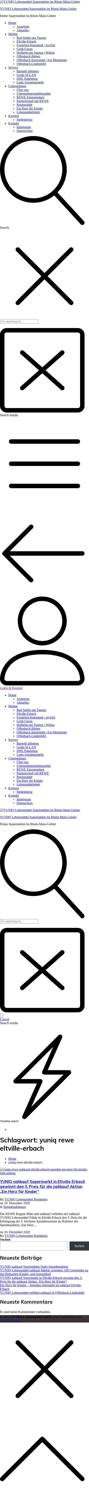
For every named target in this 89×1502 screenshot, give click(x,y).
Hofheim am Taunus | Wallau (36, 52)
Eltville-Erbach (26, 41)
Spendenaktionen (14, 1207)
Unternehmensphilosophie (34, 93)
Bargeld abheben (28, 71)
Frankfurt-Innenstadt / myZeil (36, 45)
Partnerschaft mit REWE (33, 101)
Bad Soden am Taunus (31, 37)
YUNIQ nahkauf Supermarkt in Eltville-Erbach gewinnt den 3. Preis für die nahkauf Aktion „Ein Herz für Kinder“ (42, 1186)
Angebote (23, 26)
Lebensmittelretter (28, 112)
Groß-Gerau (24, 49)
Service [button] (13, 67)
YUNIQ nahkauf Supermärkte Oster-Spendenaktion (34, 1266)
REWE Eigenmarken (30, 97)
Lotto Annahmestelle (30, 82)
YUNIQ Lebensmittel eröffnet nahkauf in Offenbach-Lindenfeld (42, 1292)
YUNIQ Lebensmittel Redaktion (26, 1199)
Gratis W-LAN (26, 75)
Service (13, 739)
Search (4, 227)
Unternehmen (17, 758)
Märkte (13, 706)
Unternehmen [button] (17, 86)
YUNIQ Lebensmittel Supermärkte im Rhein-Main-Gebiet (38, 9)
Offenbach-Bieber (28, 56)
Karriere (13, 788)
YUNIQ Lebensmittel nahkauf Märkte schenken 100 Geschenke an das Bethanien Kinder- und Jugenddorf (44, 1272)
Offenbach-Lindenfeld (31, 64)
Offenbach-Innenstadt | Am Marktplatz (42, 60)
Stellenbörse (24, 119)
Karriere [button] (13, 116)
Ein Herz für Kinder (30, 108)
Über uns (23, 90)
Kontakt (13, 795)
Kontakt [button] (13, 123)
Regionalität (24, 104)
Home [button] (12, 23)
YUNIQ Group (10, 1320)
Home (12, 695)
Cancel (4, 1019)
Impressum (24, 127)
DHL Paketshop (27, 78)
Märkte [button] (13, 34)
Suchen (5, 1239)
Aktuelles (23, 30)
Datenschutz (25, 131)
